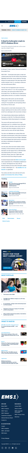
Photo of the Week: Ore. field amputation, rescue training (16, 211)
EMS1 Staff (22, 213)
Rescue (18, 218)
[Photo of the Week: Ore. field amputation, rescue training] (4, 212)
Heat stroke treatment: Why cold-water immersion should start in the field (10, 335)
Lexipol (10, 444)
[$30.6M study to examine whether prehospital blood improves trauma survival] (4, 203)
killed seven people (21, 159)
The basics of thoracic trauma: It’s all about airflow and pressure (13, 309)
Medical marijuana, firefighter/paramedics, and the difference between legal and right (9, 362)
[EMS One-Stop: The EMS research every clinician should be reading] (24, 352)
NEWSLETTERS (11, 21)
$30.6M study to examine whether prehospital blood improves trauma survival (17, 203)
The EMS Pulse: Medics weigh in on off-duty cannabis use (14, 299)
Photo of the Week (13, 209)
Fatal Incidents (4, 38)
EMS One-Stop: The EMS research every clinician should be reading (9, 352)
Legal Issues (4, 358)
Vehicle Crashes (6, 221)
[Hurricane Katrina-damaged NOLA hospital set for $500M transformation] (4, 185)
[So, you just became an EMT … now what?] (24, 326)
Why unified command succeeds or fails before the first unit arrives (14, 314)
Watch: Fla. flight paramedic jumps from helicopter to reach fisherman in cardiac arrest (10, 344)
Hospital (10, 182)
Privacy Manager (5, 438)
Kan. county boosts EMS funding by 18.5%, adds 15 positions (17, 193)
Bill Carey (21, 205)
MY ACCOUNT (18, 21)
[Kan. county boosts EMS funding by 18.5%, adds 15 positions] (4, 194)
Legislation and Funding (14, 191)
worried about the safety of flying (13, 174)
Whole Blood (11, 200)
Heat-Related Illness (5, 332)
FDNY (3, 218)
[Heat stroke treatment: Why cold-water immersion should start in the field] (24, 334)
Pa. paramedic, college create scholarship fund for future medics (14, 304)
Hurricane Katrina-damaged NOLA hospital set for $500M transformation (17, 184)
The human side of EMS (9, 294)
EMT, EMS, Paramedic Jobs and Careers (10, 324)
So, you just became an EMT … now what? (9, 327)
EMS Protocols (4, 350)
